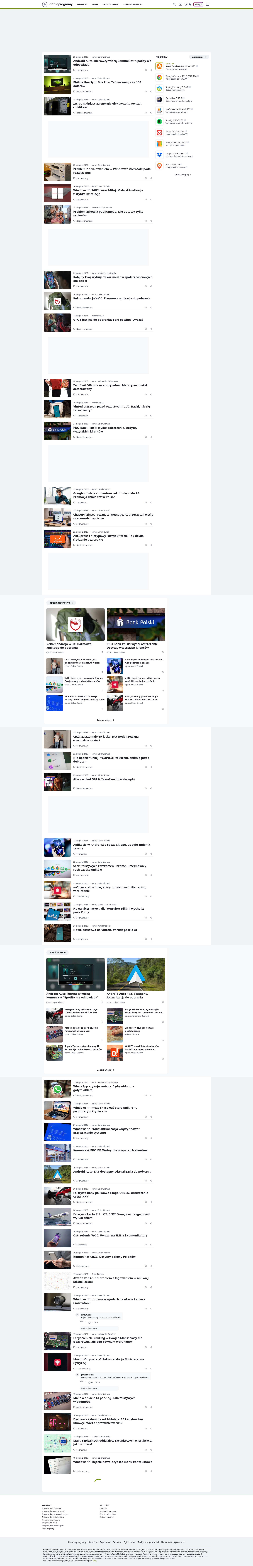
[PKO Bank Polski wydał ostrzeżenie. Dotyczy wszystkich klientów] (57, 431)
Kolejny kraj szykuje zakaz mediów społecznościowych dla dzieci (112, 279)
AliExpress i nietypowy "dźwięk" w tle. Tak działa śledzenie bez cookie (108, 537)
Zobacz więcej (104, 720)
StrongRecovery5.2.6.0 (177, 87)
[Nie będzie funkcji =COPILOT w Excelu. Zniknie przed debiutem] (57, 761)
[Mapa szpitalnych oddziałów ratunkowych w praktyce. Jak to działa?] (57, 1443)
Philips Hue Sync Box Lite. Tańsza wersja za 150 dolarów (107, 84)
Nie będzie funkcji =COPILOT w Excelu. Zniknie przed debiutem (111, 759)
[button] (207, 4)
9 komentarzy (82, 178)
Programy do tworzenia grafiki (53, 1526)
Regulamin (105, 1542)
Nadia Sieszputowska (101, 1436)
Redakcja (93, 1542)
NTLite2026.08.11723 (176, 142)
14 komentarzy (82, 1471)
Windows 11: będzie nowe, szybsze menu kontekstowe (112, 1462)
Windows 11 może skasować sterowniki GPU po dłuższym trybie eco (105, 1109)
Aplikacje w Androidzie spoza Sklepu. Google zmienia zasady (144, 661)
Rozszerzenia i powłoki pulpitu (179, 101)
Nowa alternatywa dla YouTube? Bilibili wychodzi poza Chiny (109, 910)
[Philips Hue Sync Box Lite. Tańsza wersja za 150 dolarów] (57, 85)
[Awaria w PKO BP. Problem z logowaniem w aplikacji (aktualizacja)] (57, 1281)
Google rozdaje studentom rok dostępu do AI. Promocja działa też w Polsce (106, 495)
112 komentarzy (83, 1368)
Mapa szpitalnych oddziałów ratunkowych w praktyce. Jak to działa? (112, 1442)
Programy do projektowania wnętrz (55, 1514)
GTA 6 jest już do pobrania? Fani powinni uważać (108, 320)
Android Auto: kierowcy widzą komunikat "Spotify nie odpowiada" (112, 62)
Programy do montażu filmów (53, 1517)
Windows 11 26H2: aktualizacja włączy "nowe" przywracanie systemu (85, 698)
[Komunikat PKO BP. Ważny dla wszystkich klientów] (57, 1153)
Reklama (117, 1542)
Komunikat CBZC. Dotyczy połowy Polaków (104, 1257)
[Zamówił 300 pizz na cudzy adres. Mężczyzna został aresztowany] (57, 388)
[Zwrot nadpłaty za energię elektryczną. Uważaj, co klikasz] (57, 106)
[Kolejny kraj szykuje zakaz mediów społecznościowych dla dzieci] (57, 280)
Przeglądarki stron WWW (176, 79)
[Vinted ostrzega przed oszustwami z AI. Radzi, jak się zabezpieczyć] (57, 409)
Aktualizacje (197, 57)
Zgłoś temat (130, 1542)
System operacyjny (107, 1517)
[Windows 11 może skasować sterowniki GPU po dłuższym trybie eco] (57, 1110)
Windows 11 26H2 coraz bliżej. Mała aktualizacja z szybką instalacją (108, 192)
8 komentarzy (82, 1308)
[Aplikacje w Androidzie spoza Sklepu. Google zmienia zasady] (115, 666)
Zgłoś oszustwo (110, 4)
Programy (82, 4)
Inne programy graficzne (177, 112)
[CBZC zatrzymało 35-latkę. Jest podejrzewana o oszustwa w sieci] (54, 666)
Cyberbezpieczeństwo (108, 1514)
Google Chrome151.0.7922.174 (181, 76)
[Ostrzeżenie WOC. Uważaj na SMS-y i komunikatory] (57, 1238)
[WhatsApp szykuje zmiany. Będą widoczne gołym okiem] (57, 1089)
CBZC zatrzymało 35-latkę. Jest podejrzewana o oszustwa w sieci (82, 661)
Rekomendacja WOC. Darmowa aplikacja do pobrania (111, 298)
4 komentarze (82, 875)
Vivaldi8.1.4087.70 (175, 131)
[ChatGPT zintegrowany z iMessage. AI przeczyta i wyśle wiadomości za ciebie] (57, 517)
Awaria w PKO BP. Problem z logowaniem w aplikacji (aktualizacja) (111, 1280)
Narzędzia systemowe (175, 145)
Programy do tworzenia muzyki (53, 1511)
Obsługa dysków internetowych (179, 156)
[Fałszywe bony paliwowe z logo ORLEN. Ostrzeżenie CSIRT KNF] (115, 703)
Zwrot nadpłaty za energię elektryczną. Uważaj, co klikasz (107, 105)
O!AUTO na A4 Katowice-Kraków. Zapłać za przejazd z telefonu (142, 1048)
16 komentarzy (82, 896)
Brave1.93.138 (173, 164)
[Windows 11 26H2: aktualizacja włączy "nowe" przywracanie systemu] (54, 703)
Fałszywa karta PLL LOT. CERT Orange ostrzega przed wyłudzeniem (111, 1216)
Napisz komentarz (84, 91)
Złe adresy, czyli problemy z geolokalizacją (139, 1029)
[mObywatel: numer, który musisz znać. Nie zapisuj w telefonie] (115, 684)
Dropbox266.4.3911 (175, 153)
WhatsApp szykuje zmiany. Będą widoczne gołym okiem (103, 1088)
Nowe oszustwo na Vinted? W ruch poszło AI (105, 930)
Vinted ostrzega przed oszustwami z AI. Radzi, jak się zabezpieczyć (111, 408)
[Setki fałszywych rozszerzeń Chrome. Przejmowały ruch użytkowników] (54, 684)
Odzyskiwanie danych (175, 90)
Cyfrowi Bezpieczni (133, 4)
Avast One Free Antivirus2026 (181, 66)
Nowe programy (48, 1528)
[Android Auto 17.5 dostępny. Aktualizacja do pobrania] (136, 974)
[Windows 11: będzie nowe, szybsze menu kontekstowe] (57, 1465)
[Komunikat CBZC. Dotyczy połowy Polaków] (57, 1260)
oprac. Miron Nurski (100, 510)
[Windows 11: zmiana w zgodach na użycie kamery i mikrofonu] (57, 1302)
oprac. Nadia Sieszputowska (104, 273)
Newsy (95, 4)
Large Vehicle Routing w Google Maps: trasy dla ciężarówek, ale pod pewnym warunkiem (143, 1011)
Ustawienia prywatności (173, 1542)
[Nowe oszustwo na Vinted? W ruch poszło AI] (57, 933)
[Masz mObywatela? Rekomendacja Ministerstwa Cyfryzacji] (57, 1362)
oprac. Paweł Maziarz (101, 489)
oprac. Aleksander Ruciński (137, 1016)
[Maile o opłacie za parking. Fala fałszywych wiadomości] (54, 1034)
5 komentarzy (82, 1117)
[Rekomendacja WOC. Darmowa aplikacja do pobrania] (57, 301)
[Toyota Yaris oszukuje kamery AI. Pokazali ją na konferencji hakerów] (54, 1053)
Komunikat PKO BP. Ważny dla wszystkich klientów (110, 1150)
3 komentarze (82, 199)
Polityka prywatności (148, 1542)
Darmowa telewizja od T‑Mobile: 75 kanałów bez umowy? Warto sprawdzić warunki (108, 1421)
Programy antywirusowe (176, 69)
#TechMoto (56, 952)
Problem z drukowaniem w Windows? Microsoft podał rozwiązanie (112, 170)
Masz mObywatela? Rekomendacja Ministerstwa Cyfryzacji (108, 1361)
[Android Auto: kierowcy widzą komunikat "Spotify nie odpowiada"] (57, 64)
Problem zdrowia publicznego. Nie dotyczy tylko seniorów (108, 213)
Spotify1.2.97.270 (174, 120)
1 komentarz (81, 502)
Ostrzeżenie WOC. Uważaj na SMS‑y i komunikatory (110, 1235)
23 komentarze (82, 1266)
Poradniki (103, 1508)
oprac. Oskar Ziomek (101, 57)
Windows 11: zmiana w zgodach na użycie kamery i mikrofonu (109, 1301)
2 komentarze (82, 70)
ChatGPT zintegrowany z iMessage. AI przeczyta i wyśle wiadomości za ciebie (113, 516)
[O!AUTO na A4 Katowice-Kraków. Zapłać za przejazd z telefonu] (115, 1053)
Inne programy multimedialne (179, 123)
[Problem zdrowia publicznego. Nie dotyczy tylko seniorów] (57, 214)
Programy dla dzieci (49, 1523)
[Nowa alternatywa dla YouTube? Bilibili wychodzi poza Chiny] (57, 911)
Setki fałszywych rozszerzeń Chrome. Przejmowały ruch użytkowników (84, 680)
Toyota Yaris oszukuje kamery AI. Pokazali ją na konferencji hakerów (83, 1048)
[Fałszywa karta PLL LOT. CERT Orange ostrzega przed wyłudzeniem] (57, 1217)
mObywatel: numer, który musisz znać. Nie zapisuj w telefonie (142, 680)
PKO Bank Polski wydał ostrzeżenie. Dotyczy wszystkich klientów (105, 429)
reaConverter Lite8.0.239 (178, 109)
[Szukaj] (174, 4)
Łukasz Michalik (132, 1034)
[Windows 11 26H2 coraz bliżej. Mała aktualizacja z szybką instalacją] (57, 193)
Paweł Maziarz (98, 315)
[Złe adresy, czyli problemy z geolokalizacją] (115, 1034)
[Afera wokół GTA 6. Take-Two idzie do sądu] (57, 782)
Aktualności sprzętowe (108, 1511)
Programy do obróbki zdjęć (52, 1508)
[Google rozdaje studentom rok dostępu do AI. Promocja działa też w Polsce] (57, 496)
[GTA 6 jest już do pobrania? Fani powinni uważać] (57, 322)
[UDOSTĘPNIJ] (150, 70)
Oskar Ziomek (98, 1274)
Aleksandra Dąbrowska (102, 207)
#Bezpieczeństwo (60, 602)
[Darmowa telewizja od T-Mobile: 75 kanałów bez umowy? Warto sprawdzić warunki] (57, 1422)
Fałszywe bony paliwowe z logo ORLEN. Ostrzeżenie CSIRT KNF (141, 698)
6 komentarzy (82, 746)
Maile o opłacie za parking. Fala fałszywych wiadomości (81, 1029)
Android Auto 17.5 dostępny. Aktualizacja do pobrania (127, 995)
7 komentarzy (82, 415)
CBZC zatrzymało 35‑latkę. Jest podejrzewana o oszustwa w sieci (106, 738)
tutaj (94, 1561)
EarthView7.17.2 (174, 98)
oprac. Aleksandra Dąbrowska (105, 381)
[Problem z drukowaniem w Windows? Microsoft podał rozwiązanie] (57, 172)
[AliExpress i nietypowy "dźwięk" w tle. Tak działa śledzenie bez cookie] (57, 539)
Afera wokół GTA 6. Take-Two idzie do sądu (104, 779)
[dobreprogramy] (63, 4)
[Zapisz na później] (145, 70)
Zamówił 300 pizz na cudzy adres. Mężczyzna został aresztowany (110, 387)
